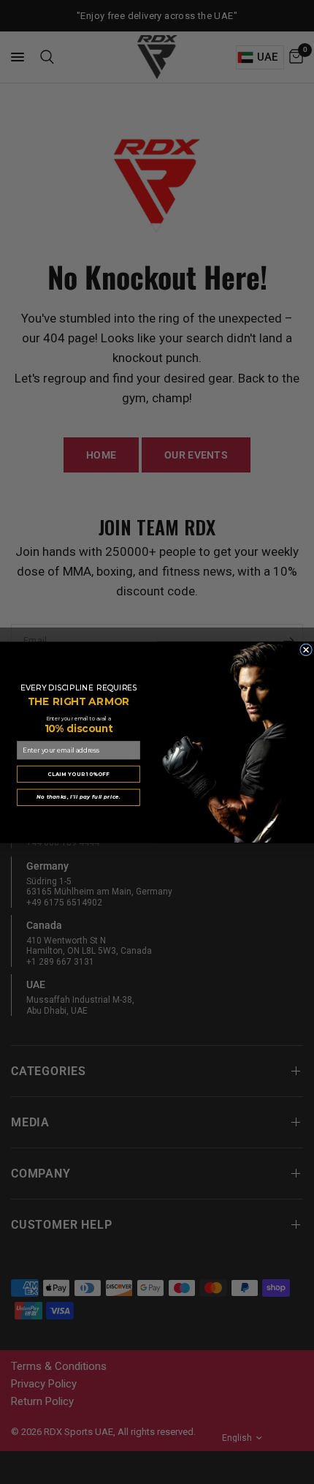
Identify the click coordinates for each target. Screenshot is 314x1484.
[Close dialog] (306, 649)
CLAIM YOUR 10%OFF (78, 773)
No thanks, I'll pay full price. (78, 796)
